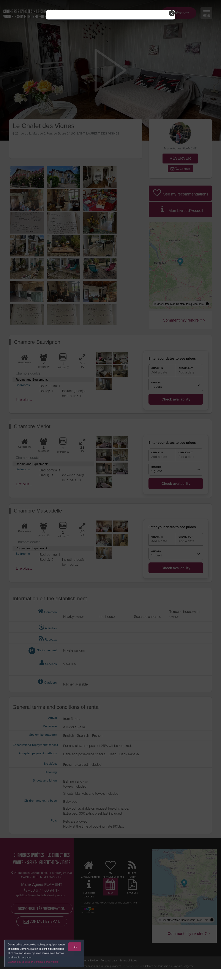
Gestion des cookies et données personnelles (33, 961)
